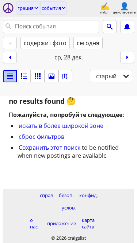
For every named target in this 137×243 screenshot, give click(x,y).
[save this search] (127, 26)
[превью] (24, 76)
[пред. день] (10, 57)
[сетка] (38, 76)
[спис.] (10, 76)
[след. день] (127, 57)
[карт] (65, 76)
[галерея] (51, 76)
